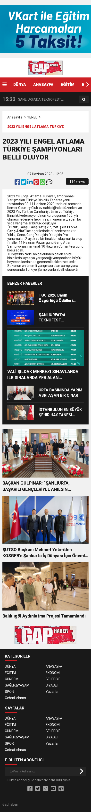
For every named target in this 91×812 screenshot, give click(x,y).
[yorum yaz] (49, 183)
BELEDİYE (53, 679)
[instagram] (45, 788)
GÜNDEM (11, 679)
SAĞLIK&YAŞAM (17, 685)
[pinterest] (36, 183)
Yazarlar (52, 692)
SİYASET (52, 685)
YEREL (32, 117)
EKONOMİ (53, 673)
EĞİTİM (67, 84)
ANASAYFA (43, 84)
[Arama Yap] (83, 99)
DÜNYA (19, 84)
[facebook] (18, 183)
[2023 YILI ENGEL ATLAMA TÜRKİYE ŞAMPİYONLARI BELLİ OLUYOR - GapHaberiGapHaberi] (45, 67)
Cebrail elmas (15, 698)
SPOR (9, 692)
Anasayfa (14, 117)
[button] (87, 84)
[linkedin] (30, 183)
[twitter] (24, 183)
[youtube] (53, 788)
